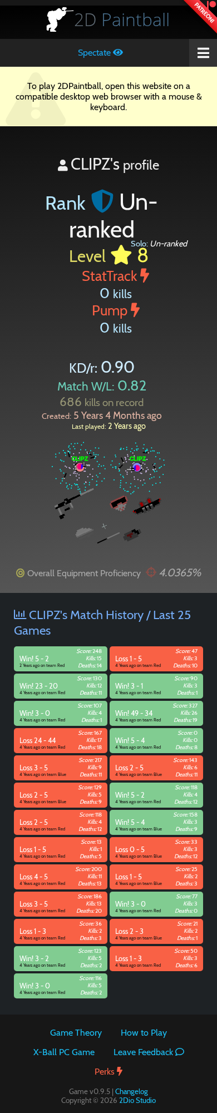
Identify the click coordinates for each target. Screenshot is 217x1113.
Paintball (122, 19)
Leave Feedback (144, 1052)
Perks (106, 1071)
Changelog (131, 1091)
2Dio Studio (137, 1100)
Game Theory (76, 1032)
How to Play (144, 1032)
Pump (111, 310)
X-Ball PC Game (64, 1052)
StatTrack (111, 275)
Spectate (95, 52)
